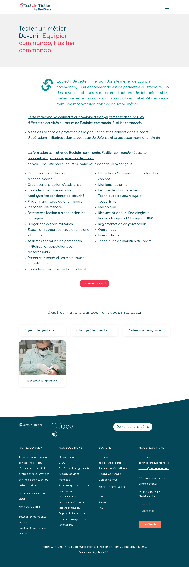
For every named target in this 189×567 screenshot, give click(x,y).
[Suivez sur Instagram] (54, 434)
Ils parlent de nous (110, 463)
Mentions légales (90, 552)
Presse (102, 502)
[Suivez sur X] (69, 426)
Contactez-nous (108, 479)
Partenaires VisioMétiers (113, 468)
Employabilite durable (72, 513)
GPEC (62, 463)
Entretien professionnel (72, 502)
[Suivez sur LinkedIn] (54, 426)
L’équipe (103, 457)
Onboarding (66, 457)
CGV (107, 552)
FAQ (101, 508)
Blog (101, 496)
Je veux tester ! (94, 283)
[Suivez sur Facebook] (62, 426)
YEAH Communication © (80, 547)
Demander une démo (132, 426)
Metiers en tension (69, 508)
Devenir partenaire (110, 474)
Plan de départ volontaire (74, 485)
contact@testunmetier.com (154, 468)
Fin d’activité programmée (74, 468)
